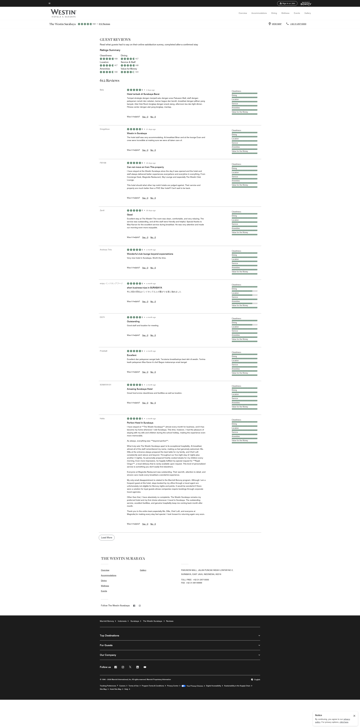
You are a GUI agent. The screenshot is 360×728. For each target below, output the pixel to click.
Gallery (307, 13)
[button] (287, 3)
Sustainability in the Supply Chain (237, 686)
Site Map (103, 689)
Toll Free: (195, 580)
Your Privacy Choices (194, 686)
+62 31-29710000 (298, 24)
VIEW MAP (277, 24)
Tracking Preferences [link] (108, 686)
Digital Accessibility (213, 686)
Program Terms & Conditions (153, 686)
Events (297, 13)
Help (126, 689)
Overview (243, 13)
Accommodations (259, 13)
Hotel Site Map (115, 689)
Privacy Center (172, 686)
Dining (274, 13)
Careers (122, 686)
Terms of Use (134, 686)
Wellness (285, 13)
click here (344, 722)
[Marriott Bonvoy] (304, 3)
